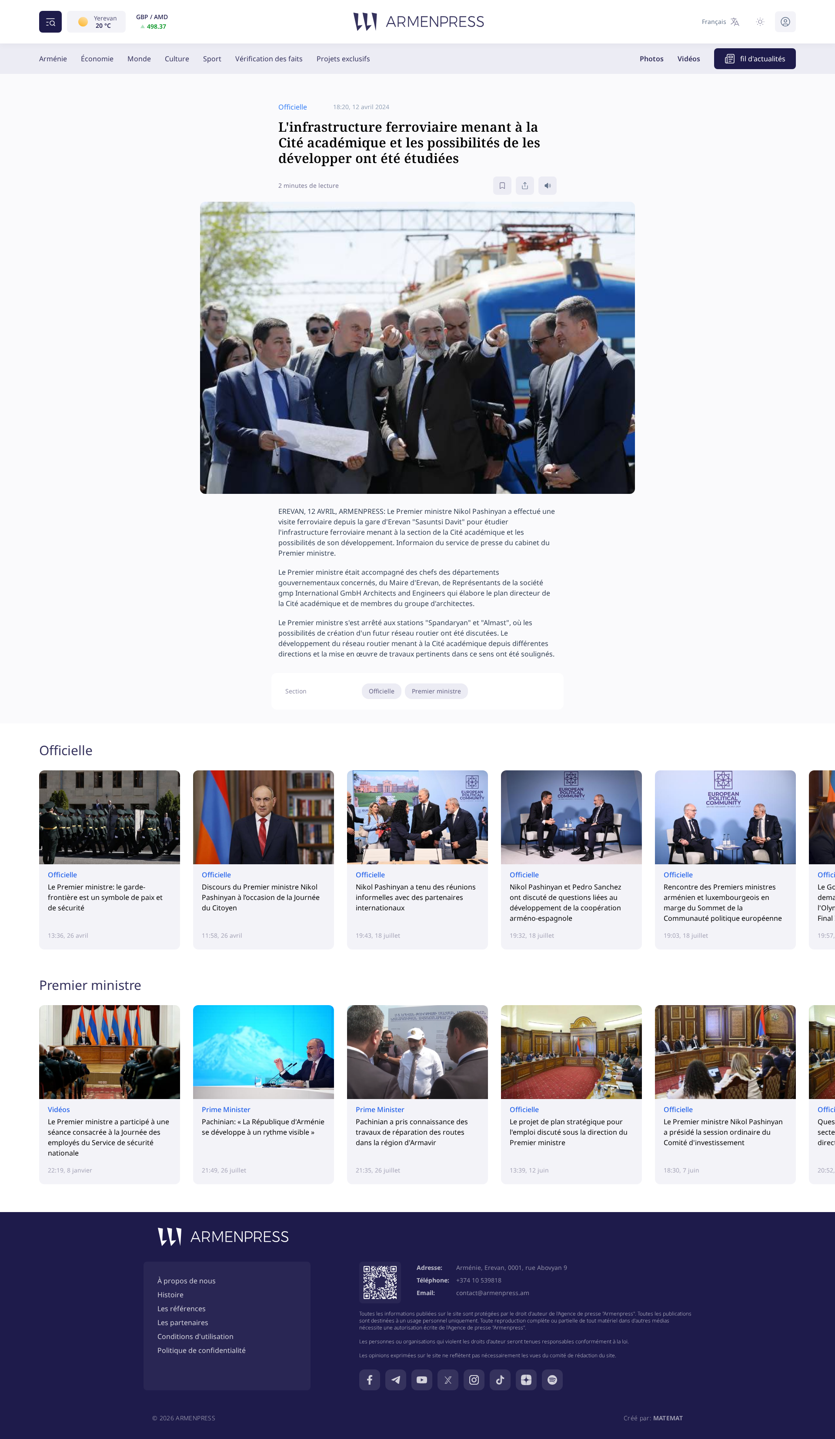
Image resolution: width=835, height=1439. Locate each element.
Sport (212, 58)
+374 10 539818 (478, 1280)
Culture (177, 58)
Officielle (381, 691)
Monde (139, 58)
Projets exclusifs (343, 58)
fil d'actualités (762, 58)
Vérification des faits (269, 58)
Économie (97, 58)
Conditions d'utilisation (195, 1336)
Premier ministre (436, 691)
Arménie (53, 58)
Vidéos (689, 58)
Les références (181, 1308)
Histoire (170, 1294)
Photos (652, 58)
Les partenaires (182, 1322)
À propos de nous (186, 1281)
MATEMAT (668, 1418)
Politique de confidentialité (201, 1350)
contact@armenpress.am (492, 1293)
